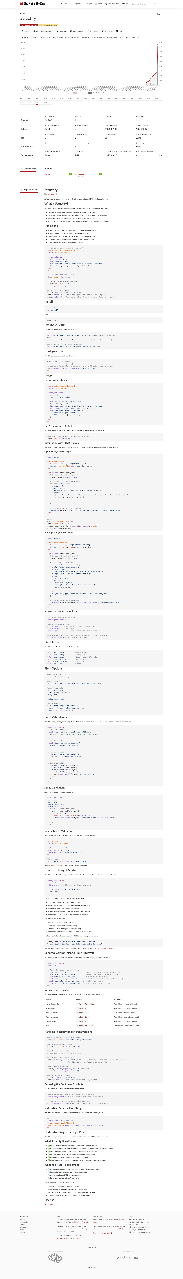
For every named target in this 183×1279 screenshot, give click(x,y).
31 (76, 120)
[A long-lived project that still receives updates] (70, 174)
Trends (22, 1225)
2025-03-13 (111, 155)
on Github (119, 1229)
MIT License (48, 1204)
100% (138, 137)
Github (77, 1238)
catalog (95, 1229)
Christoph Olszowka (81, 1222)
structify (28, 18)
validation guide (56, 866)
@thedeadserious (63, 1238)
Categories (24, 1222)
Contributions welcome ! (103, 1233)
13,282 (48, 120)
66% (138, 146)
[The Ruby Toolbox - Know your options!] (32, 4)
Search (22, 1232)
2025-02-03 (111, 129)
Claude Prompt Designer (105, 948)
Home (22, 1219)
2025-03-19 (141, 129)
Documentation (26, 1227)
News (22, 1230)
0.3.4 (47, 129)
